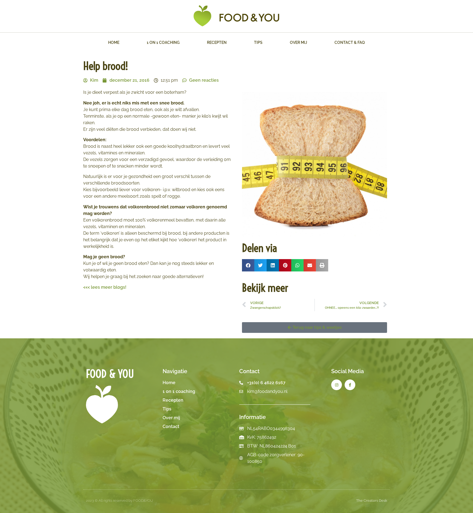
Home (113, 42)
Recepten (217, 42)
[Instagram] (336, 384)
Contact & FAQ (349, 42)
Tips (258, 42)
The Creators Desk (371, 500)
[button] (248, 265)
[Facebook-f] (350, 384)
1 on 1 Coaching (163, 42)
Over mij (298, 42)
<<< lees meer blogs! (104, 287)
